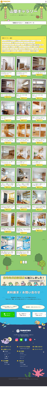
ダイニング (33, 40)
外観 (38, 46)
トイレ (22, 44)
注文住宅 (6, 351)
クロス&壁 (9, 51)
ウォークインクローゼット (7, 44)
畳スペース (19, 40)
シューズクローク (26, 46)
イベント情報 (22, 364)
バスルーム (17, 44)
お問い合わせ (38, 346)
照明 (32, 51)
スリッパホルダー (26, 51)
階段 (42, 44)
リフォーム (6, 356)
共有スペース (5, 46)
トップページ (13, 15)
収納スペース (12, 46)
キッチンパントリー (6, 42)
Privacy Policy (27, 378)
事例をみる (8, 76)
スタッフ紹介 (7, 364)
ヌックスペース (26, 40)
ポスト (36, 48)
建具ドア (36, 51)
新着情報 (22, 362)
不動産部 (6, 358)
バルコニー (31, 48)
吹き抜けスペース (11, 40)
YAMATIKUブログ (24, 366)
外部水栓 (41, 48)
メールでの (39, 314)
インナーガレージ (14, 48)
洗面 (13, 42)
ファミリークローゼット (30, 42)
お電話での (23, 314)
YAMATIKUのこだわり (25, 348)
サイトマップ (38, 349)
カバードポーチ (5, 48)
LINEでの (7, 314)
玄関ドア (33, 46)
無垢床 (3, 51)
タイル (14, 51)
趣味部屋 (38, 44)
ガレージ (6, 354)
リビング (4, 40)
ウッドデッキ (22, 48)
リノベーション (7, 353)
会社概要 (6, 362)
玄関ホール (19, 46)
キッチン (38, 40)
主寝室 (26, 44)
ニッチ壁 (19, 51)
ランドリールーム (19, 42)
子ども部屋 (32, 44)
